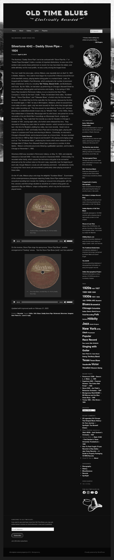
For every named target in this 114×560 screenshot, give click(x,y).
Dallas (84, 311)
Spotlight (85, 476)
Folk (96, 314)
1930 (94, 292)
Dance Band (91, 311)
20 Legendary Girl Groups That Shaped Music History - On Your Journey (92, 420)
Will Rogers (99, 42)
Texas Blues (95, 360)
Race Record (89, 339)
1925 (93, 288)
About (21, 31)
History (84, 469)
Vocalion (86, 367)
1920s (31, 313)
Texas (86, 360)
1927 (97, 288)
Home (14, 31)
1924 (35, 313)
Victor (95, 364)
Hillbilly (93, 318)
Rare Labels (85, 343)
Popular (86, 336)
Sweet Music (96, 354)
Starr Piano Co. (16, 315)
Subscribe (17, 535)
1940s (89, 300)
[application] (42, 241)
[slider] (70, 241)
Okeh (84, 332)
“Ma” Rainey (43, 83)
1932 (98, 297)
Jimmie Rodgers (94, 324)
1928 (84, 292)
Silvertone (64, 313)
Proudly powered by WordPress (95, 552)
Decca (98, 311)
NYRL (99, 329)
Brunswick (95, 304)
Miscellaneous (87, 471)
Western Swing (96, 368)
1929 (89, 292)
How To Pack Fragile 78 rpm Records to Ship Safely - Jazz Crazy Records (92, 448)
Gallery (29, 31)
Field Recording (88, 314)
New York (89, 328)
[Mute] (65, 241)
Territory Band (94, 356)
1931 (94, 296)
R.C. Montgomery (34, 552)
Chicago (86, 308)
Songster (70, 313)
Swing (84, 356)
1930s (86, 296)
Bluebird (98, 301)
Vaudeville (86, 364)
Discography (86, 466)
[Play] (14, 241)
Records (20, 313)
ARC (93, 300)
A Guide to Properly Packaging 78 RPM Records (92, 453)
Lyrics (37, 31)
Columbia (96, 308)
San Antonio (94, 343)
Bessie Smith (54, 83)
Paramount (91, 333)
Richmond (56, 313)
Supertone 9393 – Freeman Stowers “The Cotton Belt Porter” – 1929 (91, 383)
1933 (84, 300)
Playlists (45, 31)
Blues (39, 313)
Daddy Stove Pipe (47, 313)
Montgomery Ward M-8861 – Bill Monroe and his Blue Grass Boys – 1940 (92, 395)
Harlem (84, 319)
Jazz (85, 323)
